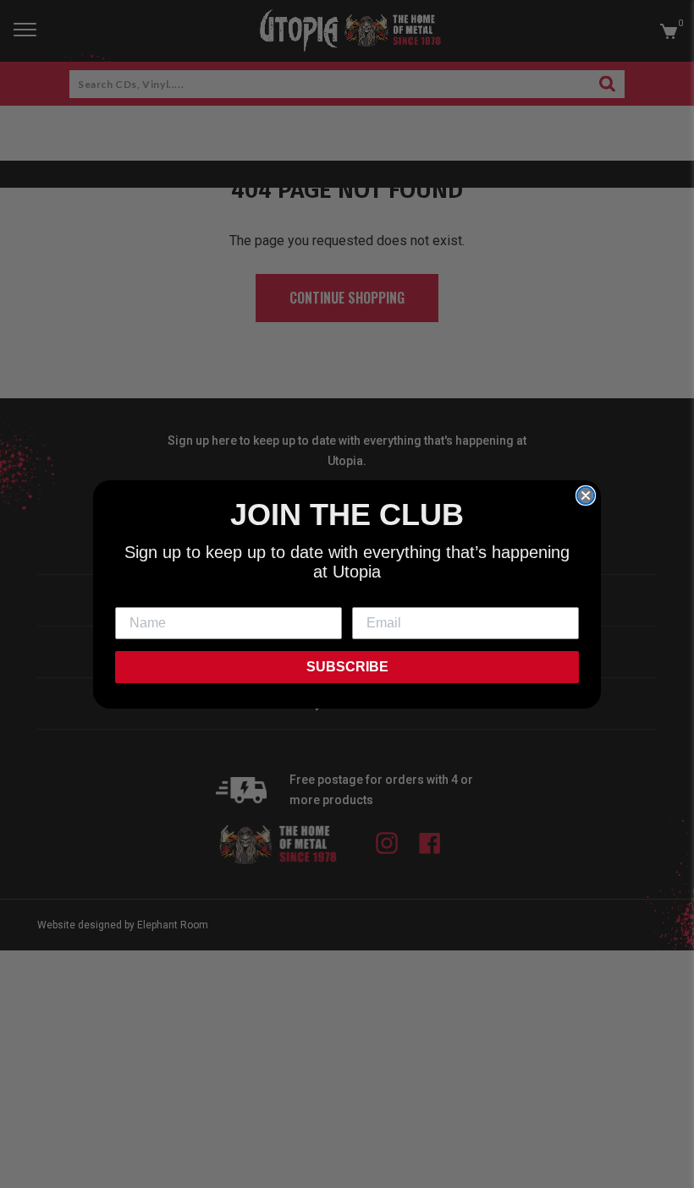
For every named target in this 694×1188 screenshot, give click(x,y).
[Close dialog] (585, 495)
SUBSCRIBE (347, 667)
